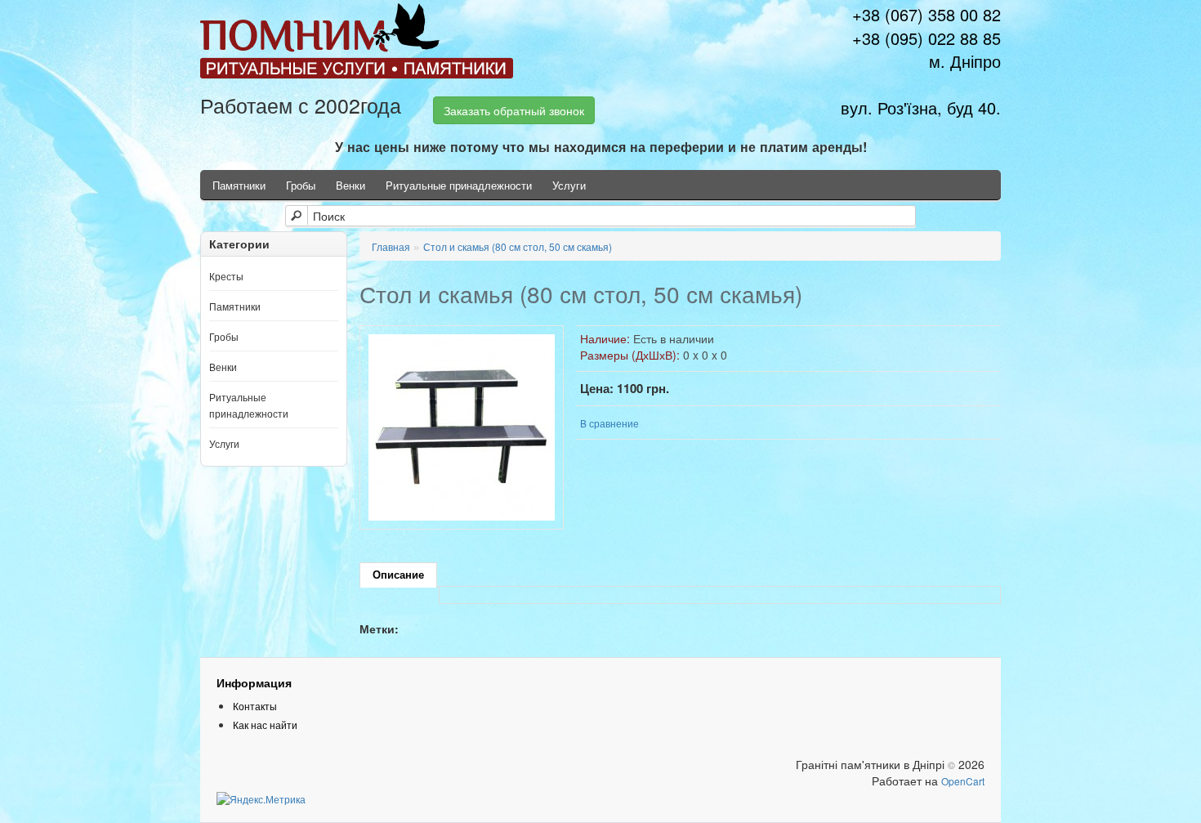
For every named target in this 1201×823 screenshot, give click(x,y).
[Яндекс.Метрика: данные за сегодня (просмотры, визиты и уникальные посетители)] (261, 799)
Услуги (569, 185)
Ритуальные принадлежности (459, 185)
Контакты (255, 706)
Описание (398, 575)
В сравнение (609, 423)
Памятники (239, 185)
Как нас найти (265, 724)
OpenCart (962, 781)
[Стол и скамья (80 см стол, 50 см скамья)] (461, 425)
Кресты (226, 276)
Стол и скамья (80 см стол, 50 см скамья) (517, 246)
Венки (350, 185)
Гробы (300, 185)
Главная (391, 246)
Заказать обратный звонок (514, 110)
